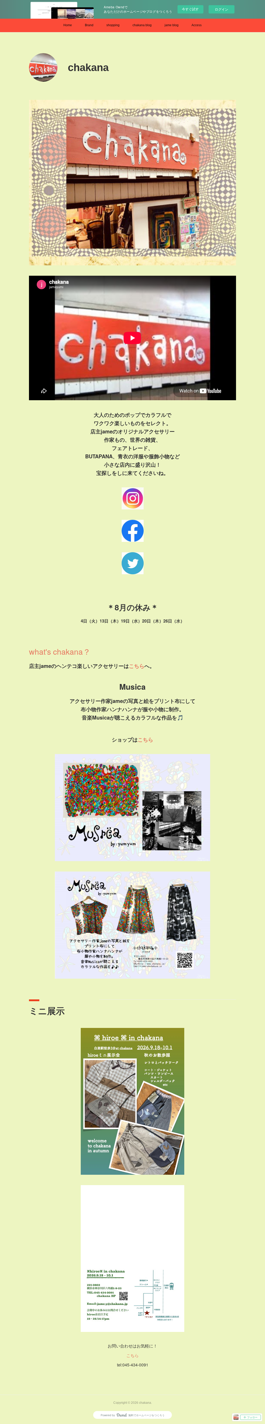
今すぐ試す (190, 8)
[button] (67, 25)
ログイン (221, 9)
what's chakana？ (60, 651)
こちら (136, 665)
